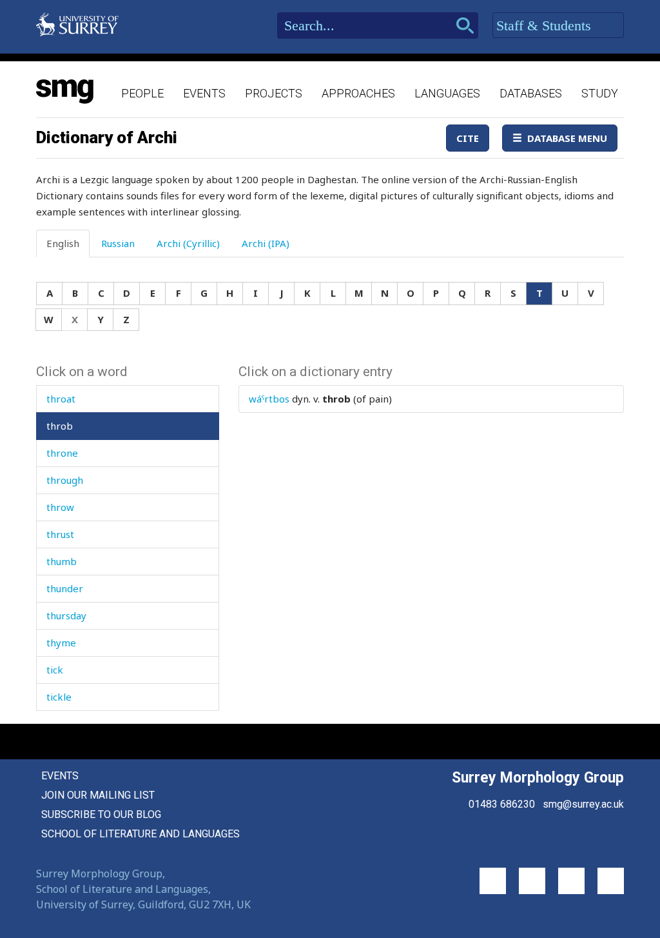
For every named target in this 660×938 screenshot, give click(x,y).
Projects (273, 93)
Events (204, 93)
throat (60, 398)
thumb (61, 561)
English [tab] (62, 243)
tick (54, 669)
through (64, 480)
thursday (66, 615)
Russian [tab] (118, 243)
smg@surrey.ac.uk (583, 804)
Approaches (358, 93)
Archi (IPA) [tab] (265, 243)
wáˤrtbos (269, 398)
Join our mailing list (98, 795)
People (142, 93)
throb (59, 425)
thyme (61, 642)
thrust (60, 534)
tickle (59, 696)
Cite (467, 138)
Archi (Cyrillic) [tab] (188, 243)
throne (62, 452)
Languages (447, 93)
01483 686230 (502, 804)
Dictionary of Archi (106, 137)
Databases (531, 93)
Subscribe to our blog (101, 814)
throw (60, 507)
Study (599, 93)
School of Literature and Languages (140, 834)
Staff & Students (545, 25)
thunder (64, 588)
